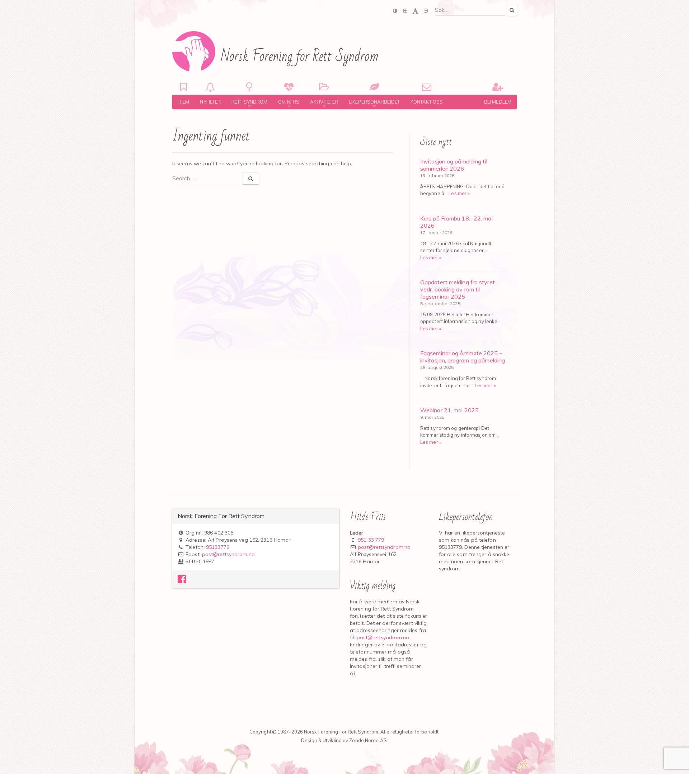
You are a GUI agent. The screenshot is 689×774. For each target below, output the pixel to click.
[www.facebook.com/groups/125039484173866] (182, 581)
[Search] (512, 10)
